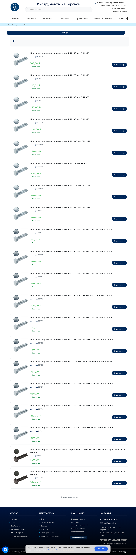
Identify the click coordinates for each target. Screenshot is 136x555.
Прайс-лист (15, 526)
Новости (44, 529)
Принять (101, 549)
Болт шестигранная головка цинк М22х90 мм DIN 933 (59, 119)
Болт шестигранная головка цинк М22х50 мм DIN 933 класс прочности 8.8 (71, 229)
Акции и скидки (47, 522)
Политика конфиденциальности (80, 523)
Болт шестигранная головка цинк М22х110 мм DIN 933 (59, 163)
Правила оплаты (78, 528)
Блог (43, 519)
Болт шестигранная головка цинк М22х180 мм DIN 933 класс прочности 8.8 (71, 405)
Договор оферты (78, 519)
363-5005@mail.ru (120, 9)
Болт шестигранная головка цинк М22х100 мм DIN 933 (60, 141)
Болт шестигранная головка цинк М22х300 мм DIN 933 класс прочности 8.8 (71, 427)
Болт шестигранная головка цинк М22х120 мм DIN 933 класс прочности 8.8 (71, 361)
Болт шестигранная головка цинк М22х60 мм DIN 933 (59, 53)
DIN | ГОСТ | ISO (17, 533)
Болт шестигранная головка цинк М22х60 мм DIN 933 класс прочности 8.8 (71, 251)
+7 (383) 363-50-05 (120, 11)
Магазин (14, 519)
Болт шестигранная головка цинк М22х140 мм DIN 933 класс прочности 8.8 (71, 383)
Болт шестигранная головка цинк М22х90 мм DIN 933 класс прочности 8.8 (71, 317)
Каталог (14, 522)
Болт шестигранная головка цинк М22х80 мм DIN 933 (59, 97)
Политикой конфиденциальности (62, 550)
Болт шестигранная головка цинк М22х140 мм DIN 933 (60, 207)
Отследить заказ (47, 533)
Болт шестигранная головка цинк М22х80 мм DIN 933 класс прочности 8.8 (71, 295)
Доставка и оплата (18, 529)
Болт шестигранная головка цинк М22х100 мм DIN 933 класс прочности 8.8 (71, 339)
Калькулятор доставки (50, 536)
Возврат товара (77, 532)
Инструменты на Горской (58, 4)
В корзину (119, 65)
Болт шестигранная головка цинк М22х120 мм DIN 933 (60, 185)
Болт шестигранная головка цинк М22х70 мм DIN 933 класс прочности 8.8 (71, 273)
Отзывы (44, 526)
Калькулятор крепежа (19, 536)
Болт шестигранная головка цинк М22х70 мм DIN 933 (59, 75)
